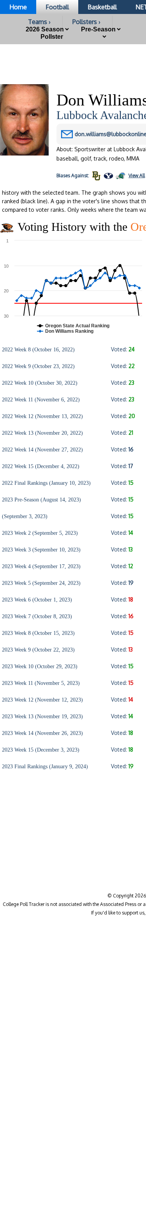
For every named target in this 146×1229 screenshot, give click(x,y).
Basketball (102, 7)
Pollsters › (86, 22)
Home (18, 7)
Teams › (39, 22)
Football (57, 7)
